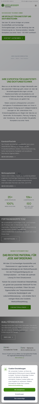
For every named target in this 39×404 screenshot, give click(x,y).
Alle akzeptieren (19, 389)
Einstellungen (19, 394)
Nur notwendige (19, 398)
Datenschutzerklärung (15, 385)
